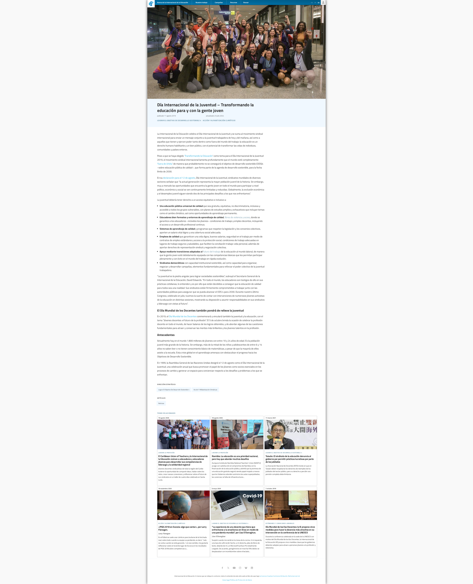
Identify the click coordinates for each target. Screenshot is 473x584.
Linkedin (251, 567)
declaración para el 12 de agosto (179, 177)
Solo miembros (323, 2)
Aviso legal (226, 580)
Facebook (222, 567)
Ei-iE (151, 4)
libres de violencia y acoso (237, 217)
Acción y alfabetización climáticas (205, 390)
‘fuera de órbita (164, 163)
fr (315, 3)
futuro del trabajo (211, 251)
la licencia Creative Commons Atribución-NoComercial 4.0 (280, 576)
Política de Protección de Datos (241, 580)
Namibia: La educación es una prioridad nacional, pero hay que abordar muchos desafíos (237, 448)
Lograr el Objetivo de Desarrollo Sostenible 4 (173, 390)
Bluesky (246, 567)
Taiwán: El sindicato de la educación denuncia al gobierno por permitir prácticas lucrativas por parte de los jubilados (291, 446)
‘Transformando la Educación (198, 155)
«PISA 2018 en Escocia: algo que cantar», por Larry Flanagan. (183, 519)
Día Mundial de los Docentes (183, 316)
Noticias (161, 403)
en (312, 3)
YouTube (234, 567)
